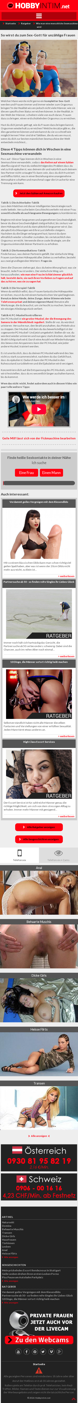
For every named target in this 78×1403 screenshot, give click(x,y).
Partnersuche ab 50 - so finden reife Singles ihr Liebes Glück (37, 1295)
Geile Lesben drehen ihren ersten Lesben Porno (30, 1273)
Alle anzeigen (39, 1136)
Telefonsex (19, 860)
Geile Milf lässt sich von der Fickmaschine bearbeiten (39, 438)
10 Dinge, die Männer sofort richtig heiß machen (30, 1299)
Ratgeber (26, 23)
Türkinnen (8, 1243)
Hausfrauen (9, 1239)
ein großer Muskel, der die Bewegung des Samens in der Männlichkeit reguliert (36, 320)
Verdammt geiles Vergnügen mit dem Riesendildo (31, 1292)
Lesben (6, 1246)
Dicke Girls (8, 1236)
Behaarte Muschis (12, 1229)
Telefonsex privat (11, 301)
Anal (4, 1250)
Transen (7, 1232)
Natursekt (8, 1222)
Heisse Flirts (9, 1253)
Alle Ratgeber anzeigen (41, 827)
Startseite (10, 23)
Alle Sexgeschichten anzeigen (41, 839)
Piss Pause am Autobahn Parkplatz (22, 1277)
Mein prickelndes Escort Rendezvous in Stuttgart (31, 1270)
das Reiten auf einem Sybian (57, 162)
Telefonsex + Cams (58, 860)
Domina (6, 1225)
